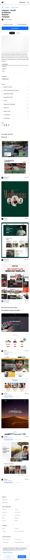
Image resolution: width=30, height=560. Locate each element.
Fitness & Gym (5, 79)
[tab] (15, 64)
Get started (22, 2)
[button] (28, 2)
